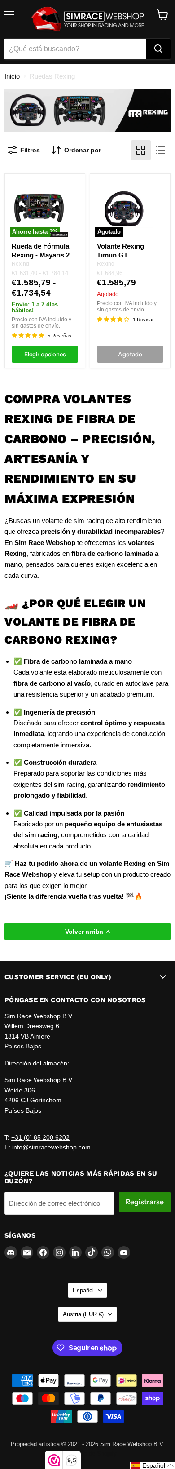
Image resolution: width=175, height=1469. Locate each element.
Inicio (12, 76)
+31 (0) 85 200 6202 (40, 1137)
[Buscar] (158, 49)
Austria (83, 1314)
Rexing (20, 264)
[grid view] (141, 150)
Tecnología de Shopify (88, 1453)
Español (83, 1290)
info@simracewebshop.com (51, 1147)
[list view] (161, 150)
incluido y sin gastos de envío (41, 322)
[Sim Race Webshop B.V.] (87, 19)
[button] (152, 1465)
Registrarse (145, 1202)
